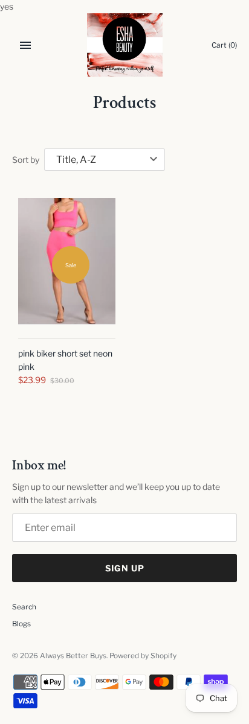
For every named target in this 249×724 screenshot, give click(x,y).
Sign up (124, 568)
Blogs (21, 624)
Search (24, 607)
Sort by (25, 159)
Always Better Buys (73, 656)
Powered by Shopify (142, 656)
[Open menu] (25, 45)
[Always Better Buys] (125, 45)
